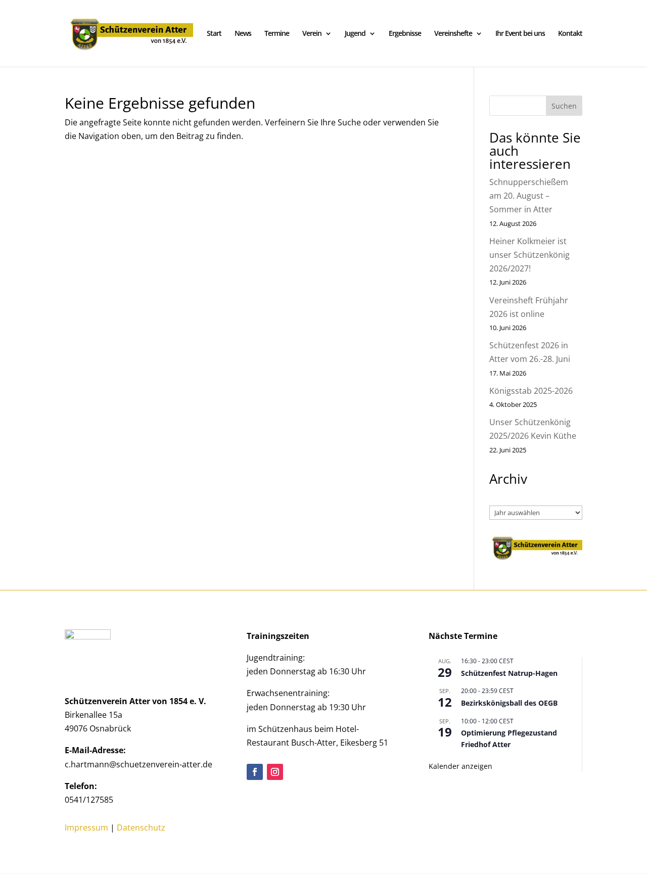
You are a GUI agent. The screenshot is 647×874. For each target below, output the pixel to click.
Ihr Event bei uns (520, 34)
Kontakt (570, 34)
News (243, 34)
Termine (276, 34)
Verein (311, 34)
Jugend (355, 34)
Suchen (564, 106)
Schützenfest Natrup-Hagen (509, 673)
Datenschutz (141, 827)
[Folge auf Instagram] (275, 772)
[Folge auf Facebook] (255, 772)
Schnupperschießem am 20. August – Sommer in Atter (528, 195)
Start (214, 34)
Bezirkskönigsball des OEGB (509, 703)
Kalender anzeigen (460, 766)
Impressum (86, 827)
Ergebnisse (405, 34)
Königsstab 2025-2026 (531, 390)
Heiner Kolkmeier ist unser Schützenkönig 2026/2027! (529, 255)
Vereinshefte (453, 34)
